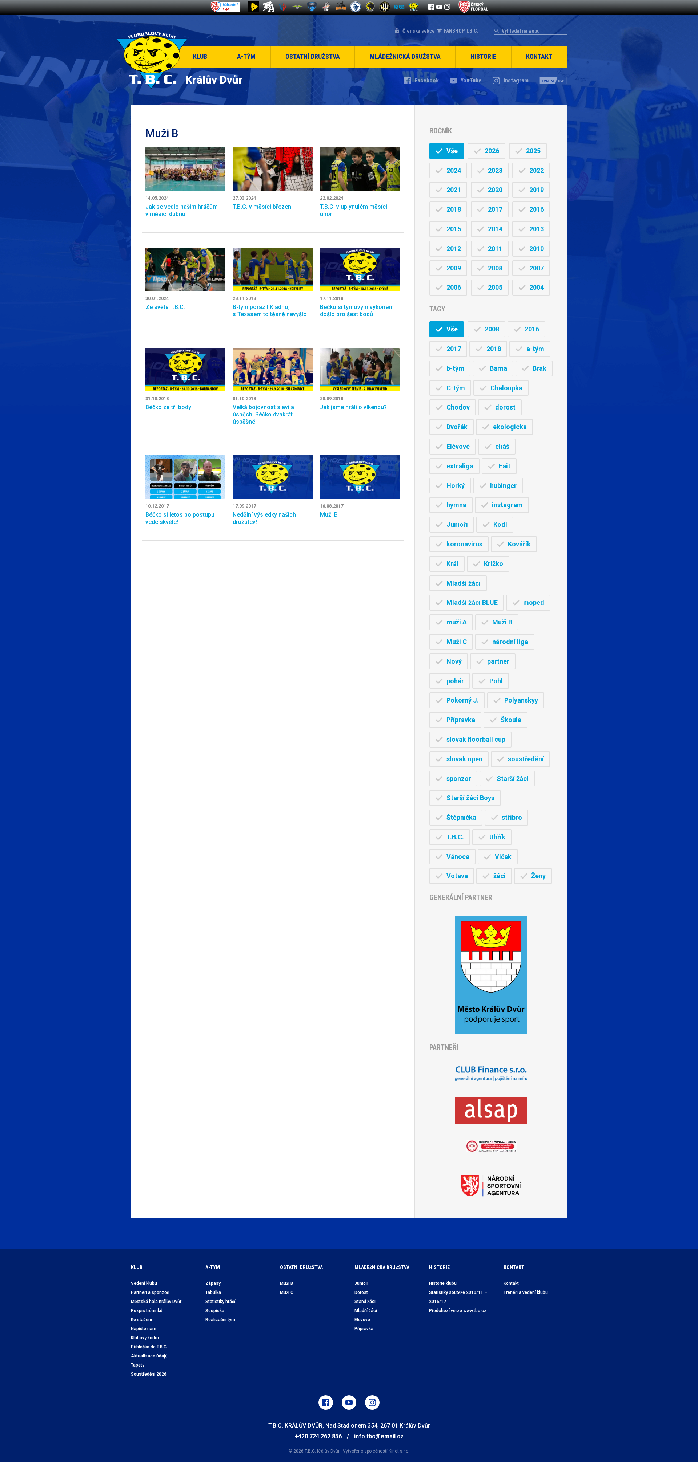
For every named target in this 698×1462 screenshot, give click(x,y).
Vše (452, 151)
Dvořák (457, 427)
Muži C (456, 642)
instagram (507, 505)
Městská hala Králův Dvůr (156, 1301)
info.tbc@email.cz (379, 1436)
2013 (536, 229)
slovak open (464, 759)
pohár (455, 681)
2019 (536, 190)
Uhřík (497, 837)
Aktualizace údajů (149, 1356)
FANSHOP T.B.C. (461, 31)
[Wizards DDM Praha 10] (341, 7)
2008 (495, 268)
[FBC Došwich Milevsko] (312, 7)
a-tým (535, 349)
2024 (453, 170)
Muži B (502, 622)
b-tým (455, 368)
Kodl (500, 524)
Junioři (457, 524)
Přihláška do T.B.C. (149, 1346)
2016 (536, 209)
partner (498, 661)
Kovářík (519, 544)
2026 (492, 151)
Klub (200, 56)
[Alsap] (491, 1110)
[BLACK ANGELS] (268, 7)
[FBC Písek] (297, 7)
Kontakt (539, 56)
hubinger (503, 485)
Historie (483, 56)
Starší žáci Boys (470, 798)
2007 (536, 268)
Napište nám (143, 1328)
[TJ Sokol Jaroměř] (355, 7)
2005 (495, 287)
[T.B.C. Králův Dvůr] (413, 7)
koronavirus (464, 544)
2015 (453, 229)
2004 (536, 287)
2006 (453, 287)
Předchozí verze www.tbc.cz (457, 1310)
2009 (453, 268)
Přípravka (460, 720)
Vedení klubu (144, 1283)
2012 (453, 248)
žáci (499, 876)
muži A (456, 622)
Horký (455, 485)
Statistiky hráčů (221, 1301)
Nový (454, 661)
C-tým (455, 388)
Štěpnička (461, 817)
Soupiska (214, 1310)
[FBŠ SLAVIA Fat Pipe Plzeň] (326, 7)
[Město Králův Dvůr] (491, 975)
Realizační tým (220, 1319)
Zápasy (213, 1283)
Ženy (538, 876)
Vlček (503, 856)
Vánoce (457, 856)
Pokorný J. (462, 700)
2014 (495, 229)
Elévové (458, 446)
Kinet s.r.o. (399, 1451)
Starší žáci (513, 778)
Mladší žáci (463, 583)
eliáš (502, 446)
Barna (498, 368)
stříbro (512, 817)
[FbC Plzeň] (399, 7)
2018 (453, 209)
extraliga (459, 466)
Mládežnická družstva (405, 56)
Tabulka (213, 1292)
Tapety (137, 1365)
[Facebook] (431, 7)
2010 (536, 248)
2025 (533, 151)
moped (533, 602)
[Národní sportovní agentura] (491, 1186)
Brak (539, 368)
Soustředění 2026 (149, 1374)
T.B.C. (455, 837)
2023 (495, 170)
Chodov (458, 407)
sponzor (458, 778)
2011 (495, 248)
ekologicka (510, 427)
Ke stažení (141, 1319)
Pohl (496, 681)
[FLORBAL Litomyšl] (283, 7)
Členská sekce (418, 31)
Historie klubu (443, 1283)
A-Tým (246, 56)
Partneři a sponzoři (150, 1292)
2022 (536, 170)
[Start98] (253, 7)
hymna (456, 505)
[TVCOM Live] (553, 80)
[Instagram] (447, 7)
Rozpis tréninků (147, 1310)
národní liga (510, 642)
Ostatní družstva (312, 56)
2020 (495, 190)
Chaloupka (506, 388)
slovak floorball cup (475, 739)
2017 (495, 209)
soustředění (526, 759)
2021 (453, 190)
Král (452, 563)
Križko (493, 563)
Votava (457, 876)
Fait (504, 466)
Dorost (361, 1292)
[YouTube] (439, 7)
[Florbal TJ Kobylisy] (384, 7)
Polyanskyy (521, 700)
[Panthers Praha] (370, 7)
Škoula (511, 720)
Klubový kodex (145, 1337)
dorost (505, 407)
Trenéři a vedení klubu (526, 1292)
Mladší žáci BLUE (472, 602)
